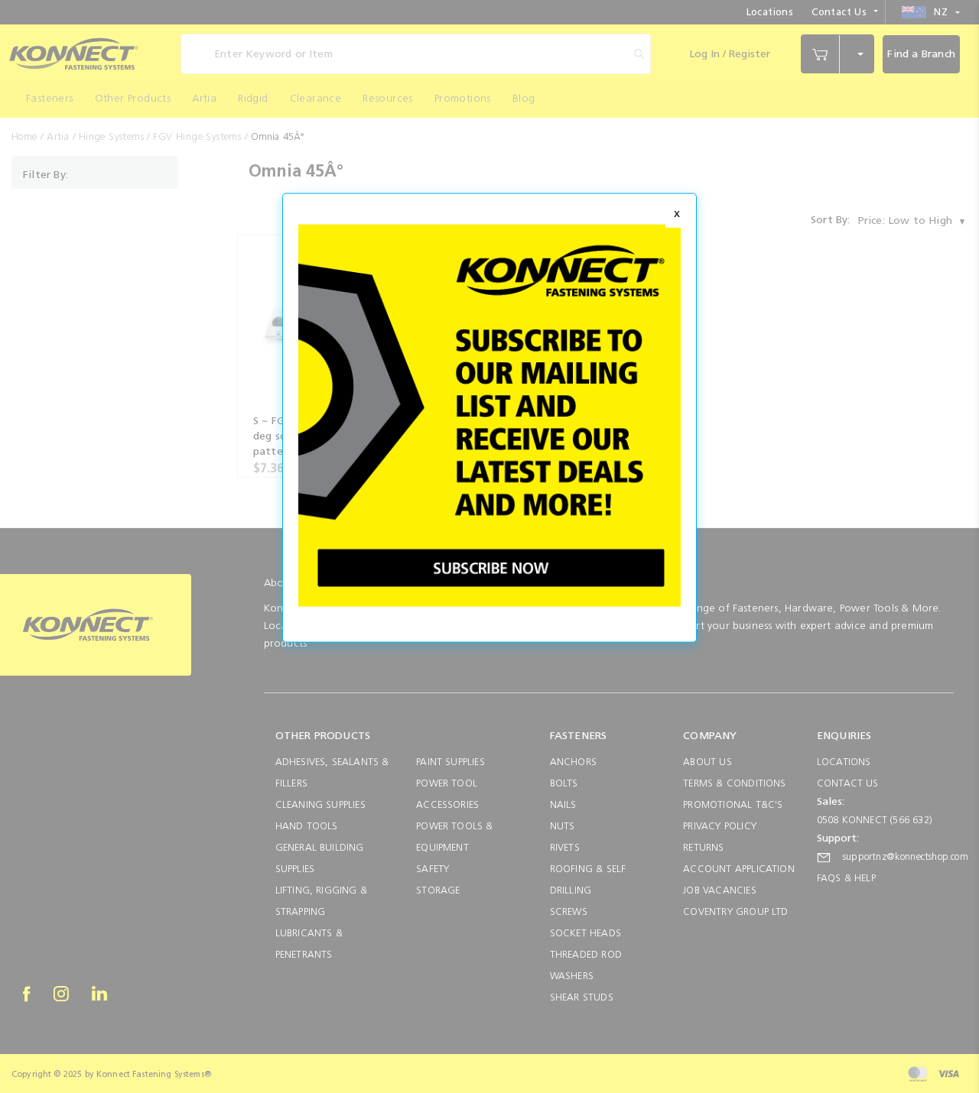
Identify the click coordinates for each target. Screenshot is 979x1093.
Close (677, 216)
